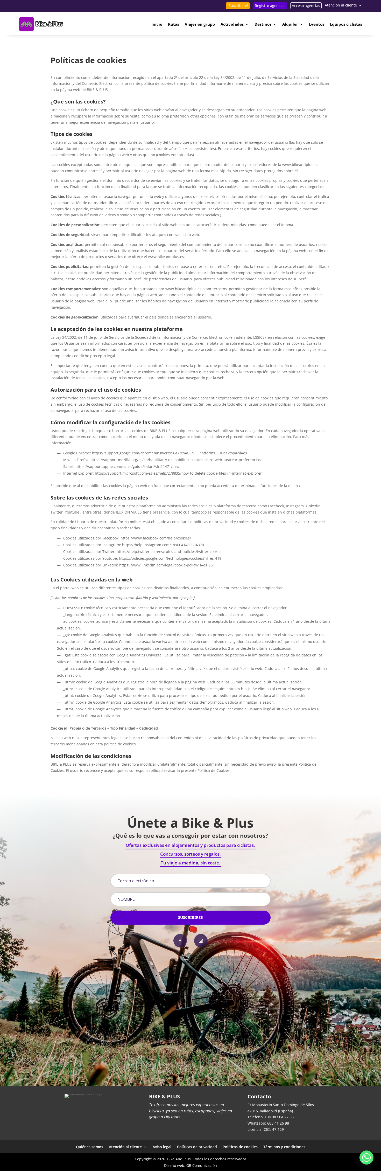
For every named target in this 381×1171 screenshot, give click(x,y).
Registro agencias (270, 5)
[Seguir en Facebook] (180, 940)
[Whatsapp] (366, 1158)
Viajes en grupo (200, 24)
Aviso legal (162, 1146)
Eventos (316, 24)
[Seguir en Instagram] (201, 940)
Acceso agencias (306, 5)
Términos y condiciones (284, 1146)
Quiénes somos (89, 1146)
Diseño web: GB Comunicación (190, 1165)
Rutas (173, 24)
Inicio (156, 24)
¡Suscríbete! (238, 5)
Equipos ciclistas (346, 24)
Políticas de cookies (240, 1146)
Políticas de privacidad (197, 1146)
